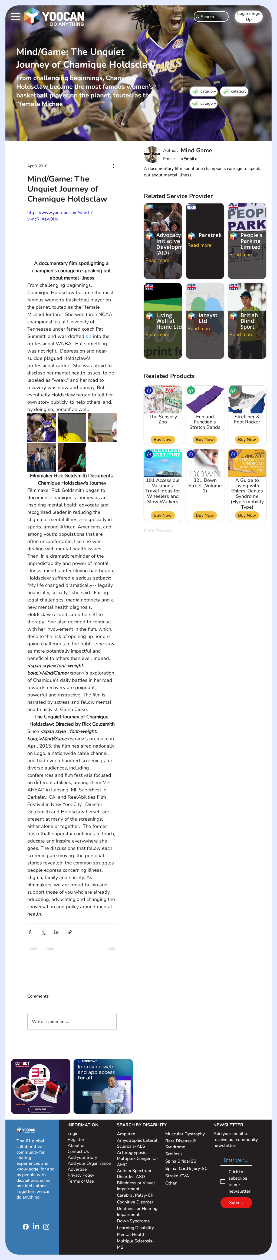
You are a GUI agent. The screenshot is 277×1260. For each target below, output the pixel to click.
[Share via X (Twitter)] (43, 932)
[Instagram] (46, 1227)
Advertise (77, 1169)
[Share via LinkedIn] (56, 932)
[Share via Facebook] (29, 932)
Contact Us (78, 1151)
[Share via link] (69, 932)
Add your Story (83, 1157)
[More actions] (113, 166)
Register (76, 1140)
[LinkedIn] (36, 1227)
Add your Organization (89, 1163)
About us (76, 1146)
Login (73, 1134)
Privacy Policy (81, 1175)
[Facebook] (26, 1227)
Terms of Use (81, 1181)
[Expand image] (41, 427)
